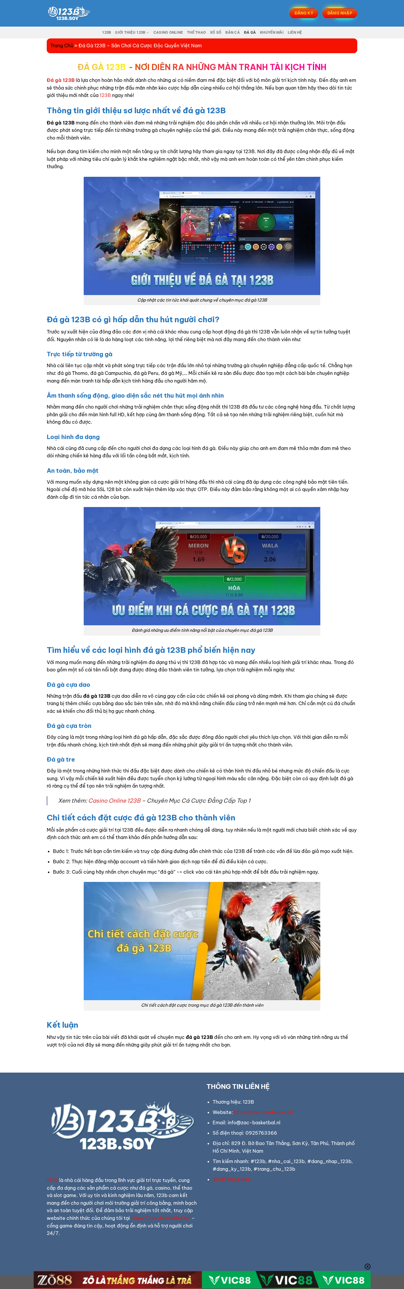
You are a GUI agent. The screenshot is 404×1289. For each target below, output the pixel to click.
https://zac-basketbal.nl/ (160, 1218)
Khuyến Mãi (272, 32)
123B (106, 32)
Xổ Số (215, 32)
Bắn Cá (232, 32)
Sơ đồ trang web (232, 1179)
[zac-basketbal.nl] (76, 13)
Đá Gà (250, 32)
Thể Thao (196, 32)
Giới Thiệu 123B (130, 32)
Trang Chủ (61, 45)
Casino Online (168, 32)
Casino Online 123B (114, 800)
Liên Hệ (295, 32)
